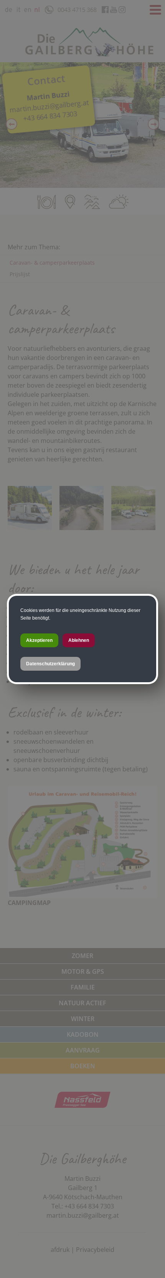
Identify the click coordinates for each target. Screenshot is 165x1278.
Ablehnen (78, 640)
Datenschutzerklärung (50, 663)
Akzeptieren (39, 640)
